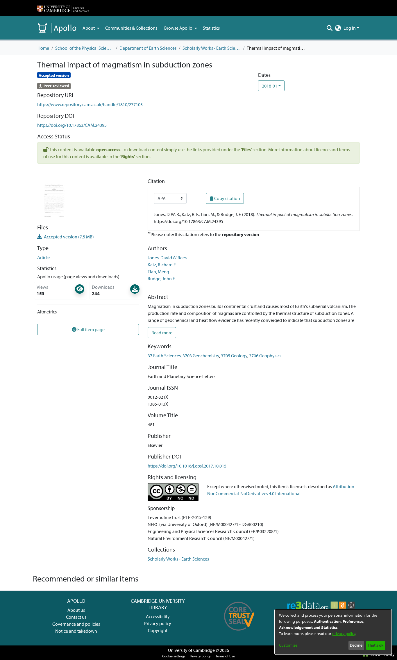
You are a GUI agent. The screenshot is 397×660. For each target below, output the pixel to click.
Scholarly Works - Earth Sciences (212, 48)
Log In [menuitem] (350, 28)
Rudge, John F (161, 278)
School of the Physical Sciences (84, 48)
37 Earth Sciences (164, 355)
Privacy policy (157, 623)
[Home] (63, 8)
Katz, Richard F (162, 264)
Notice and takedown (76, 631)
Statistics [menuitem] (211, 28)
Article (43, 257)
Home (43, 48)
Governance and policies (76, 624)
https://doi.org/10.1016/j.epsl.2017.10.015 (187, 466)
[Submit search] (329, 27)
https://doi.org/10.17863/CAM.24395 (72, 125)
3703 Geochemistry (201, 355)
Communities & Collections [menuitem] (131, 28)
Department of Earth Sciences (147, 48)
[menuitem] (90, 28)
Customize (288, 645)
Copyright (157, 630)
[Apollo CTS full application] (239, 633)
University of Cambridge (191, 650)
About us (76, 610)
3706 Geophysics (265, 355)
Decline (356, 645)
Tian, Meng (158, 271)
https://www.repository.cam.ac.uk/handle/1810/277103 (90, 104)
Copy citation (226, 198)
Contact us (76, 617)
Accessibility (158, 616)
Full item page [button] (90, 329)
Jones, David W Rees (167, 258)
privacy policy (343, 633)
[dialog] (333, 631)
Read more (161, 333)
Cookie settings (173, 656)
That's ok (375, 645)
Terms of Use (225, 656)
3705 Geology (234, 355)
